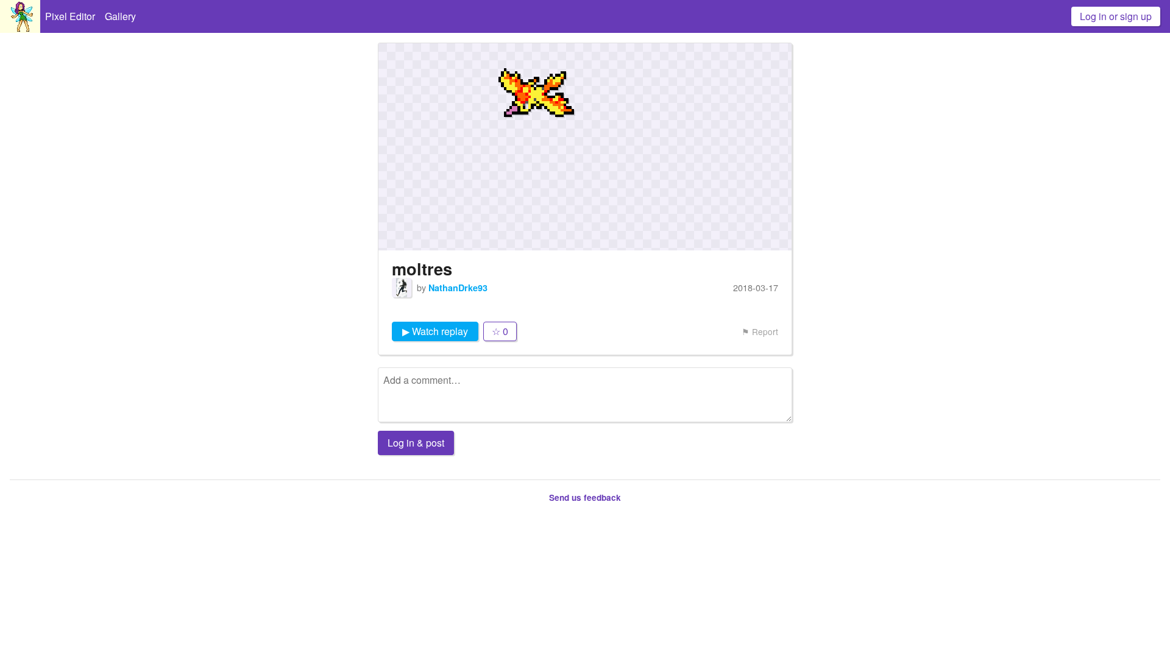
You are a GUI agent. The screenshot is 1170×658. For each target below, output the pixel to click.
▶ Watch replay (435, 331)
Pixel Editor (70, 16)
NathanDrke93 (458, 287)
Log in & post (416, 443)
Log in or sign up (1116, 16)
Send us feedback (585, 497)
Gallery (120, 16)
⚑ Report (760, 331)
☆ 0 (500, 331)
